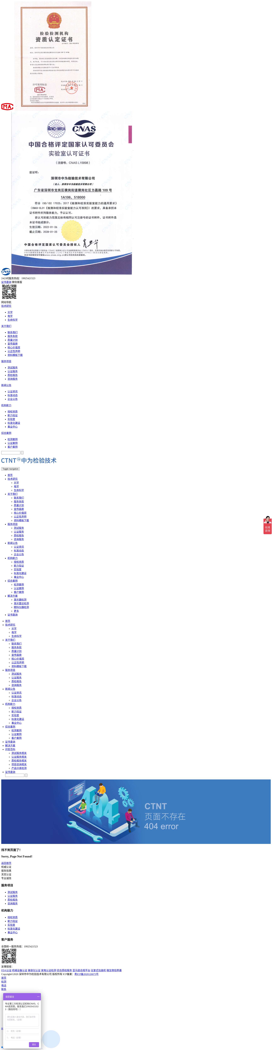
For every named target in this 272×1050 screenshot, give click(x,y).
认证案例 (13, 443)
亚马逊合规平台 (81, 970)
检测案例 (13, 439)
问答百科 (10, 749)
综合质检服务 (64, 970)
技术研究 (6, 306)
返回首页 (6, 863)
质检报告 (13, 375)
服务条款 (13, 336)
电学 (10, 316)
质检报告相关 (19, 760)
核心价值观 (14, 347)
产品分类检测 (19, 768)
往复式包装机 (98, 970)
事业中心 (13, 426)
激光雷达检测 (21, 603)
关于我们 (6, 326)
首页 (10, 475)
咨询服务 (13, 379)
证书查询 (13, 614)
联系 (3, 989)
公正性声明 (14, 351)
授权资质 (13, 411)
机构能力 (6, 405)
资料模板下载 (15, 355)
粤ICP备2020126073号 (86, 974)
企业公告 (13, 399)
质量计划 (13, 340)
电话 (3, 985)
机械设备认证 (19, 970)
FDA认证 (6, 970)
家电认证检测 (48, 970)
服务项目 (6, 361)
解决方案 (13, 596)
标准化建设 (14, 423)
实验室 (11, 419)
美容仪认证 (34, 970)
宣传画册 (13, 343)
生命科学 (13, 320)
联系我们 (13, 332)
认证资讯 (13, 391)
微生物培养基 (114, 970)
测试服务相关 (19, 753)
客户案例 (13, 447)
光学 (10, 312)
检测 (3, 981)
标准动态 (13, 395)
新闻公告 (6, 385)
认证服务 (13, 371)
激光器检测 (20, 599)
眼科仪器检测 (21, 607)
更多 (16, 611)
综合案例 (6, 433)
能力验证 (13, 415)
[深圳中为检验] (28, 465)
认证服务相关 (19, 757)
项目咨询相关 (19, 764)
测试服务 (13, 367)
